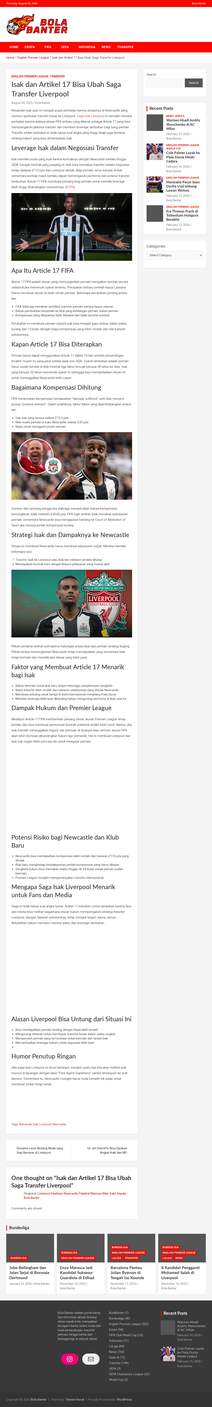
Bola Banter (199, 3)
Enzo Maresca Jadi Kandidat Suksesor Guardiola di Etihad (77, 1273)
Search (151, 74)
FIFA (48, 47)
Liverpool (45, 1124)
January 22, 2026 (20, 1283)
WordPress (124, 1399)
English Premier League (29, 76)
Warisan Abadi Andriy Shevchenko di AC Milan (183, 124)
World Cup (173, 148)
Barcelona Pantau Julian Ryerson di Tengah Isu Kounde (127, 1273)
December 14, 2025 (174, 1283)
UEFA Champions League (126, 1374)
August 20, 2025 (22, 102)
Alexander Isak (28, 1124)
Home (13, 47)
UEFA (65, 47)
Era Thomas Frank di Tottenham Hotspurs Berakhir (182, 216)
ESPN (70, 187)
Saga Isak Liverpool (90, 116)
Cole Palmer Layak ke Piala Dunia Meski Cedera (183, 157)
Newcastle (59, 1124)
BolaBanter (116, 1313)
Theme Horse (75, 1399)
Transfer (125, 47)
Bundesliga (19, 1228)
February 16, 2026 (178, 166)
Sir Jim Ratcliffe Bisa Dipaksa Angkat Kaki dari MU (107, 1150)
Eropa (30, 47)
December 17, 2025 (123, 1283)
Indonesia (87, 47)
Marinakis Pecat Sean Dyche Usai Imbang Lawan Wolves (183, 186)
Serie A (179, 116)
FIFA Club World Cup (123, 1335)
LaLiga (116, 1258)
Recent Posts (161, 109)
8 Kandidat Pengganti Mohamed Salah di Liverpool (180, 1273)
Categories (156, 246)
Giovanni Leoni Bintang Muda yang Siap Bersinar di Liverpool (40, 1150)
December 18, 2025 (73, 1283)
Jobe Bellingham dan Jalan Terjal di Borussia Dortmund (29, 1273)
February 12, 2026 (178, 225)
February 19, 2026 (178, 134)
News (106, 47)
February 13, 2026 (178, 195)
